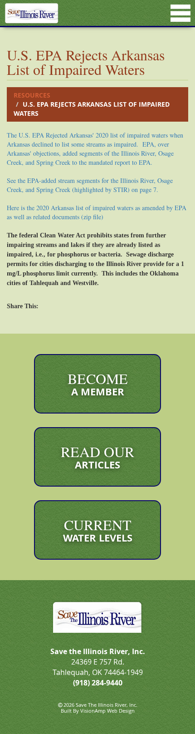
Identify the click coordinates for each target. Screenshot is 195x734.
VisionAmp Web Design (107, 710)
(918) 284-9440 (97, 683)
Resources (32, 95)
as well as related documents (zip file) (55, 216)
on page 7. (90, 185)
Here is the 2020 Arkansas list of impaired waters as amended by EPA (96, 207)
